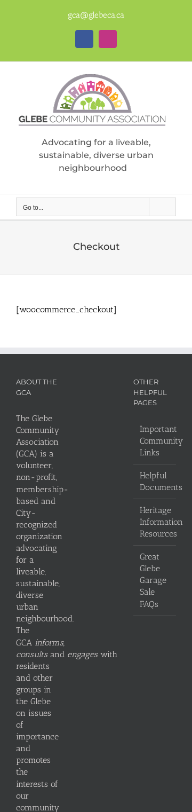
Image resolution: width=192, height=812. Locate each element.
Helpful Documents (155, 481)
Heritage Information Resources (155, 522)
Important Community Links (155, 441)
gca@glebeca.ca (96, 15)
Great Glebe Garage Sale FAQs (153, 580)
